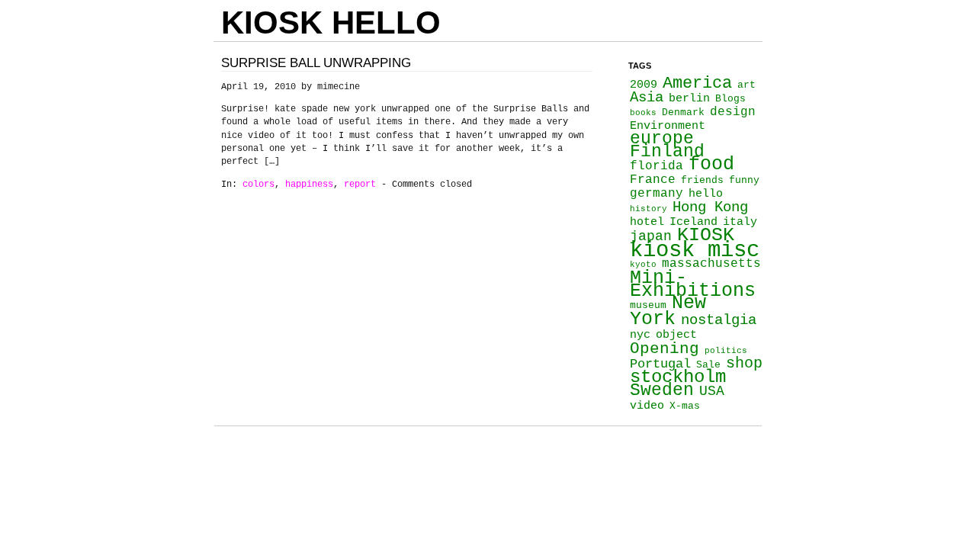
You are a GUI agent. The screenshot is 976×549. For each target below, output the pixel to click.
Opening (664, 348)
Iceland (693, 222)
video (647, 406)
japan (651, 236)
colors (258, 184)
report (360, 184)
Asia (646, 97)
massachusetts (711, 264)
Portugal (660, 364)
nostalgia (718, 320)
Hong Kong (710, 207)
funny (744, 180)
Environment (667, 126)
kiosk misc (694, 250)
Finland (667, 152)
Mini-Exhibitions (693, 284)
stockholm (678, 377)
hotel (647, 222)
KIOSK (705, 235)
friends (702, 180)
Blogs (730, 98)
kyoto (643, 264)
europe (662, 139)
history (648, 209)
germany (656, 194)
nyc (640, 335)
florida (656, 166)
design (733, 112)
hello (706, 194)
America (697, 83)
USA (711, 391)
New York (668, 310)
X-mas (684, 406)
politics (726, 350)
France (653, 180)
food (711, 164)
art (746, 85)
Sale (708, 365)
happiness (309, 184)
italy (740, 222)
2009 (643, 85)
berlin (689, 98)
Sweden (662, 390)
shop (744, 363)
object (676, 335)
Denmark (683, 112)
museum (648, 305)
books (643, 112)
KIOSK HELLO (331, 22)
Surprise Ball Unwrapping (316, 62)
